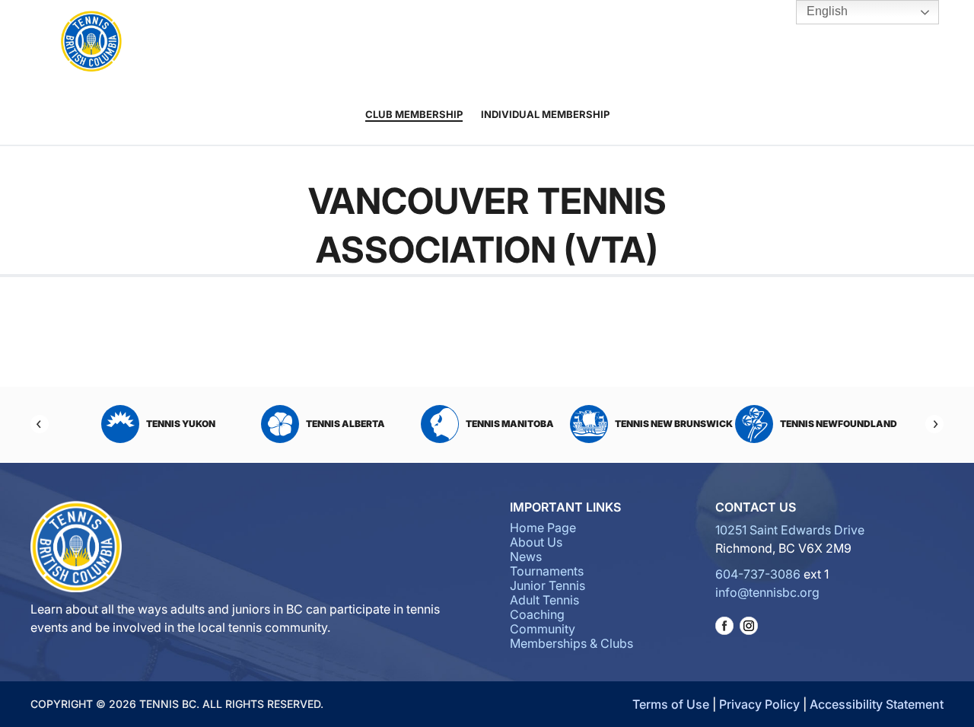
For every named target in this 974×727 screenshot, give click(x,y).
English (826, 11)
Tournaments (347, 43)
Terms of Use (670, 704)
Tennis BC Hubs (699, 42)
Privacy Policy (759, 704)
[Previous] (39, 424)
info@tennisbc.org (767, 592)
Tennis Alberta (345, 423)
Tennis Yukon (180, 423)
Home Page (543, 527)
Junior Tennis (425, 42)
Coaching (546, 43)
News (526, 556)
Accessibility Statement (877, 704)
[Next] (934, 424)
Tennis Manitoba (510, 423)
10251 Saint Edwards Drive (789, 529)
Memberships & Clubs (571, 643)
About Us (270, 42)
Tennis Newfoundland (838, 423)
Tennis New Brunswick (674, 423)
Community (625, 43)
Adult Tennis (482, 42)
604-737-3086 (758, 574)
